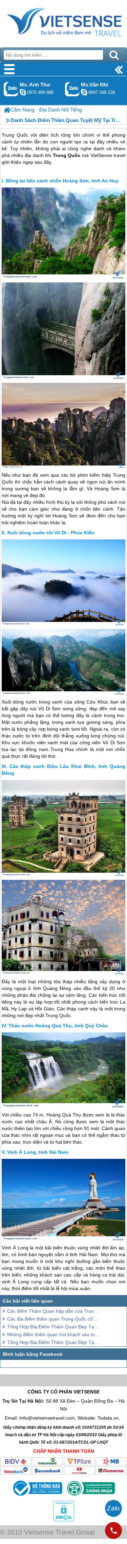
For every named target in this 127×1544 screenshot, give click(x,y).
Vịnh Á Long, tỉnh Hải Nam (37, 1152)
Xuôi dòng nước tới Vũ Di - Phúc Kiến (50, 532)
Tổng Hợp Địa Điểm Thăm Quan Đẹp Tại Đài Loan (53, 1326)
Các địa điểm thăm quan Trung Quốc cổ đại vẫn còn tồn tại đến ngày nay (53, 1319)
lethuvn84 (22, 92)
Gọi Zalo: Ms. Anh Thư (11, 89)
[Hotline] (113, 1530)
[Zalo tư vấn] (113, 1508)
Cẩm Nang (22, 110)
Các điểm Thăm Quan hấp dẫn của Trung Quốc (53, 1311)
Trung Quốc (58, 1015)
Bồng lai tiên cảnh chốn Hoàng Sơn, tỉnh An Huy (62, 180)
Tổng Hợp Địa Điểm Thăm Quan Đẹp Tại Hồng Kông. (53, 1342)
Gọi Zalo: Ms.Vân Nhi (72, 89)
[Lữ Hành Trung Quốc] (7, 110)
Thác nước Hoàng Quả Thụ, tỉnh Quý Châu (58, 1025)
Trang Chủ (63, 22)
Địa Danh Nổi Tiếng (60, 110)
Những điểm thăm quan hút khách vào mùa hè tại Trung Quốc (53, 1334)
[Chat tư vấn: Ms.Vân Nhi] (84, 92)
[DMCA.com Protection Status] (63, 1520)
